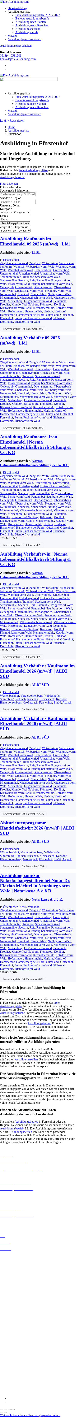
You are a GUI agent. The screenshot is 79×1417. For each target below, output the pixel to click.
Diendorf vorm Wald (27, 321)
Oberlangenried (43, 287)
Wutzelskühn (50, 263)
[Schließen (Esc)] (13, 1409)
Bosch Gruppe (9, 1327)
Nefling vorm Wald (59, 294)
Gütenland (52, 314)
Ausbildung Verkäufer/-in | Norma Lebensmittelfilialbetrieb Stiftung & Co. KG (35, 559)
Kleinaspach (47, 699)
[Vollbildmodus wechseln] (5, 1409)
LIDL (36, 252)
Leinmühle (59, 301)
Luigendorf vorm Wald (38, 301)
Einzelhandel (11, 259)
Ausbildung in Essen (12, 1273)
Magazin (13, 35)
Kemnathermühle (43, 308)
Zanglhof (34, 263)
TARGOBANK (10, 1385)
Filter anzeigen (9, 183)
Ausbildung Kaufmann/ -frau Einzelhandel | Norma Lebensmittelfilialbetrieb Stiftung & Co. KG (35, 444)
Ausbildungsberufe (26, 32)
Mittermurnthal (9, 297)
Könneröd (46, 304)
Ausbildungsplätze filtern (15, 223)
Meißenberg (15, 301)
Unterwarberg (43, 270)
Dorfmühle (6, 321)
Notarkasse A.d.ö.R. (47, 899)
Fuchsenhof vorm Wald (37, 318)
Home (11, 127)
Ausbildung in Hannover (15, 1283)
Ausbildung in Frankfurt (14, 1276)
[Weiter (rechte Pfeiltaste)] (5, 1412)
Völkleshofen (52, 695)
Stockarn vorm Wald (47, 277)
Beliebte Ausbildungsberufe (32, 18)
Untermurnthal (9, 273)
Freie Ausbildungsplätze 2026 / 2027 (37, 15)
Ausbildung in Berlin (13, 1255)
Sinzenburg (7, 699)
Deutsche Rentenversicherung (18, 1348)
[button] (30, 1415)
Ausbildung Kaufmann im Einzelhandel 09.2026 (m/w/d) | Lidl (35, 241)
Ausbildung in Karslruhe (15, 1289)
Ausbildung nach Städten (30, 22)
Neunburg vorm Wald (58, 290)
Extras (4, 216)
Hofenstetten (15, 311)
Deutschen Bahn (10, 1334)
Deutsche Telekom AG (14, 1341)
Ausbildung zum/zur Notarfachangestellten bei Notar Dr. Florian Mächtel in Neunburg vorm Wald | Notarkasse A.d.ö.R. (35, 883)
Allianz (4, 1323)
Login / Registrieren (12, 120)
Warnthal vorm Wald (20, 270)
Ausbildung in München (15, 1310)
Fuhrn (18, 318)
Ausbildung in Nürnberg (15, 1313)
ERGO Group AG (11, 1351)
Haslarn (48, 311)
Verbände (33, 906)
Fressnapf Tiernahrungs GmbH (19, 1361)
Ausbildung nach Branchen (32, 25)
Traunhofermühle (10, 277)
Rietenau (32, 699)
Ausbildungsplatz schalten (16, 45)
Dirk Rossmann (9, 1344)
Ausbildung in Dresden (14, 1266)
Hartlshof (60, 311)
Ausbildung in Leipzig (13, 1296)
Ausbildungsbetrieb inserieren (18, 1222)
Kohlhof (59, 304)
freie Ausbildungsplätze (33, 170)
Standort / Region (10, 198)
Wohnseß (19, 266)
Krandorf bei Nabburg (25, 304)
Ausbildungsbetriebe (27, 28)
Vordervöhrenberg (32, 695)
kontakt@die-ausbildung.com (18, 59)
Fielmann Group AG (12, 1357)
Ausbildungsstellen (26, 1059)
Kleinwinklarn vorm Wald (16, 308)
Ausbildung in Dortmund (15, 1262)
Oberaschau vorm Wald (29, 290)
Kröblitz (5, 304)
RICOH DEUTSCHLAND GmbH (21, 1375)
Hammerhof (7, 314)
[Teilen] (9, 1409)
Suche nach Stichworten (14, 190)
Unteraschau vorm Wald (55, 273)
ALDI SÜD (40, 685)
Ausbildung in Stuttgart (14, 1317)
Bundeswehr (7, 1330)
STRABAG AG (10, 1382)
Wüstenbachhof (9, 695)
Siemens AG (7, 1378)
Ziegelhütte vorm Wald (14, 263)
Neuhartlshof (38, 294)
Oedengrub (7, 287)
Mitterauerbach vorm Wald (36, 297)
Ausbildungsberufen (12, 177)
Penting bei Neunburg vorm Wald (51, 283)
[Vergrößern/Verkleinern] (1, 1409)
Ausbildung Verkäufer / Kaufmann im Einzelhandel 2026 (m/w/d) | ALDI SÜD (37, 671)
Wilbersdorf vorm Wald (40, 266)
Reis (32, 280)
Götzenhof (66, 314)
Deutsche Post (8, 1337)
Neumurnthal (8, 294)
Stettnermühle (8, 280)
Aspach (67, 702)
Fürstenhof (6, 318)
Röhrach (20, 699)
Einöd (57, 702)
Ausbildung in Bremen (14, 1259)
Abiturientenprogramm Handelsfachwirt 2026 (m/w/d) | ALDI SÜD (37, 828)
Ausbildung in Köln (12, 1293)
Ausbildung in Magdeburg (16, 1303)
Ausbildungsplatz (18, 130)
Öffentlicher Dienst (14, 906)
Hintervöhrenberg (10, 702)
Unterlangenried (29, 273)
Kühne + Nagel (9, 1364)
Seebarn (23, 280)
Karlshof (61, 699)
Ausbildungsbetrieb (39, 1023)
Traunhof (28, 277)
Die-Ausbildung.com (22, 1391)
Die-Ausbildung (17, 8)
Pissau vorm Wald (19, 283)
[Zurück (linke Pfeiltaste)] (1, 1412)
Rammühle (43, 280)
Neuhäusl (23, 294)
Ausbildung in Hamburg (15, 1279)
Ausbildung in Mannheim (15, 1307)
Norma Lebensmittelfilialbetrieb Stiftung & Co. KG (34, 463)
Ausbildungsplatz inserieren (24, 39)
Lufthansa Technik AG (14, 1368)
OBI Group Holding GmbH (17, 1371)
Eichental (59, 318)
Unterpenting (61, 270)
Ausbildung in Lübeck (13, 1300)
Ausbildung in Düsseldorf (15, 1269)
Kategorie (6, 208)
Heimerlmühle (33, 311)
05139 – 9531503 (10, 55)
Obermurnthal (23, 287)
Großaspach (30, 702)
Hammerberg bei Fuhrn (30, 314)
